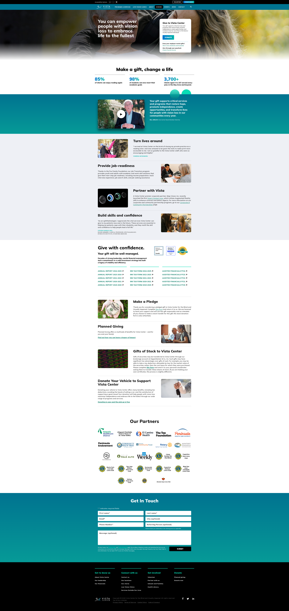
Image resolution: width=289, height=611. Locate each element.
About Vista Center (102, 577)
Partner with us (154, 580)
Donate (168, 37)
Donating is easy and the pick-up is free (114, 402)
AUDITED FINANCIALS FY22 (173, 278)
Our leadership (100, 580)
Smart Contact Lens (155, 198)
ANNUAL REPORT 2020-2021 (110, 281)
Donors (159, 7)
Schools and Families (155, 584)
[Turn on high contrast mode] (116, 2)
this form (159, 309)
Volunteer (177, 2)
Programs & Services (123, 7)
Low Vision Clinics (140, 7)
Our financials (100, 584)
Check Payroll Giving (169, 50)
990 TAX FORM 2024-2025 (140, 271)
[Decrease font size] (113, 2)
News (174, 7)
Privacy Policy (112, 547)
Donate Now (189, 2)
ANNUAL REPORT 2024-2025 (110, 271)
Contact (181, 7)
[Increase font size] (110, 2)
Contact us (125, 577)
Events (166, 7)
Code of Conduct (154, 602)
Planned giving (179, 577)
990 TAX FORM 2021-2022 (140, 278)
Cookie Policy (142, 602)
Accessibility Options (101, 2)
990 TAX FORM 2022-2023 (140, 275)
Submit (180, 549)
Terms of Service (122, 547)
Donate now (178, 580)
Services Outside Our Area (131, 590)
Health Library (153, 587)
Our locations (126, 580)
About (151, 7)
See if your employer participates (173, 45)
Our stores (125, 584)
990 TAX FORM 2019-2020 (140, 285)
